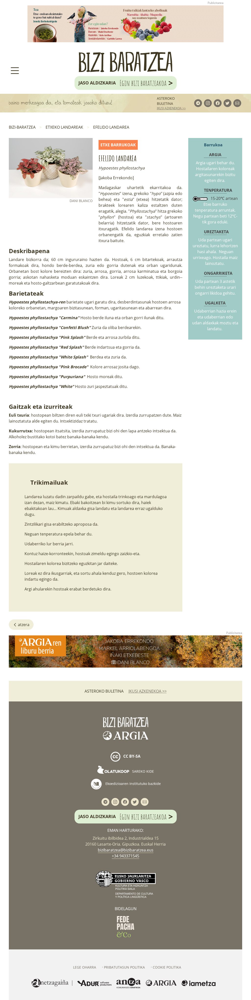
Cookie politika (167, 967)
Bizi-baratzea (22, 127)
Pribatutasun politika (124, 967)
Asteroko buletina (166, 101)
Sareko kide (142, 771)
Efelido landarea (111, 127)
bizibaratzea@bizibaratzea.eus (125, 850)
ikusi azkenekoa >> (171, 108)
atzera (23, 624)
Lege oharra (84, 967)
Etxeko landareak (64, 127)
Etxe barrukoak (118, 145)
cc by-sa (131, 756)
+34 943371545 (125, 856)
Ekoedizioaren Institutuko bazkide (132, 783)
